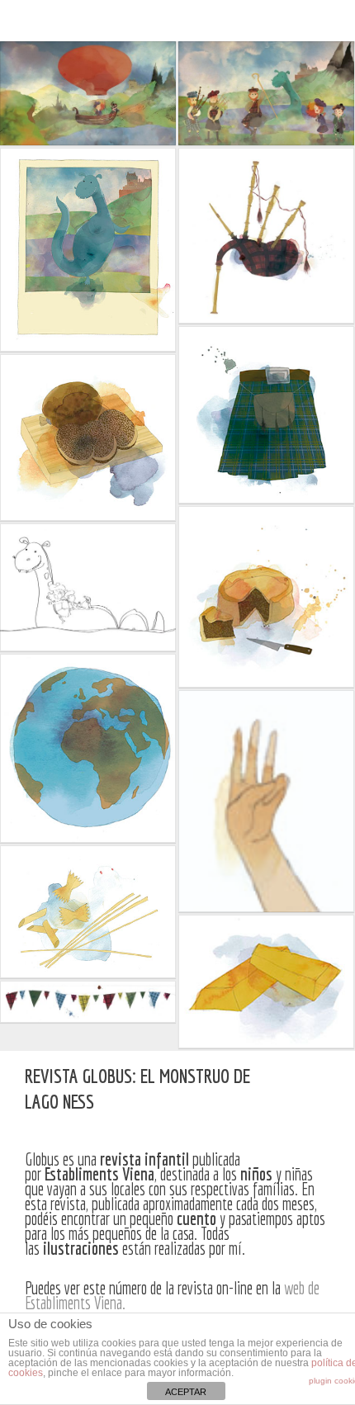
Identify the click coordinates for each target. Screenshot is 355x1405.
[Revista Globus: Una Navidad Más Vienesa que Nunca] (279, 1089)
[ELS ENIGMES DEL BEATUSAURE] (323, 1089)
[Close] (301, 1089)
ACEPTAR (185, 1392)
